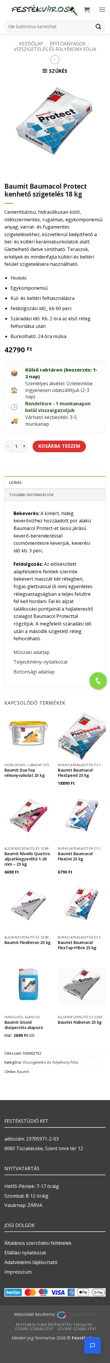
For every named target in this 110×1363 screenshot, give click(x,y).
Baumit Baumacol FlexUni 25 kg (75, 856)
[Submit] (98, 26)
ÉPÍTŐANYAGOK (68, 43)
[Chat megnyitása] (92, 1345)
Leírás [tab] (15, 482)
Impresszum (18, 1272)
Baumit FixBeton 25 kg (80, 1022)
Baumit (23, 1071)
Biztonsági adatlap (34, 672)
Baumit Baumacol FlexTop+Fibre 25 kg (77, 945)
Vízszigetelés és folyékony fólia (55, 49)
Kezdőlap (31, 43)
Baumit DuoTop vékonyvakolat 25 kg (24, 773)
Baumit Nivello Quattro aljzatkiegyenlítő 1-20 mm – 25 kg (27, 859)
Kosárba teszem (59, 446)
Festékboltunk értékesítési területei (54, 1324)
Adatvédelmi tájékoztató (30, 1262)
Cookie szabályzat (34, 1328)
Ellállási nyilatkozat (25, 1252)
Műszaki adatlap (31, 652)
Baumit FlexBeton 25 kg (27, 942)
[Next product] (55, 59)
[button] (87, 9)
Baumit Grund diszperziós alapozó (23, 1025)
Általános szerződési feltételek (38, 1243)
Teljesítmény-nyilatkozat (40, 662)
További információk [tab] (31, 494)
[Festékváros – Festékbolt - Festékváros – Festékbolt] (44, 10)
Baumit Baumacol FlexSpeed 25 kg (75, 773)
